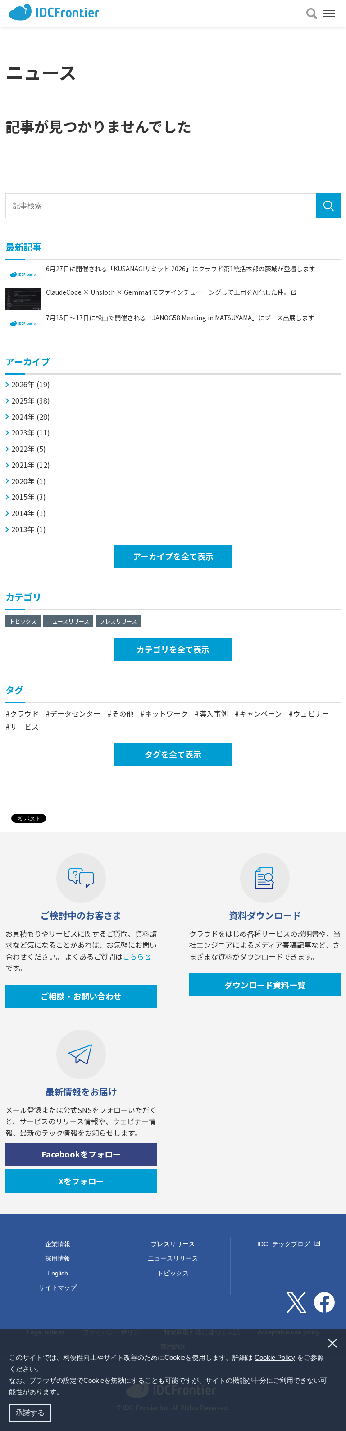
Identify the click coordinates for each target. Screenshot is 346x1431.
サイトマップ (58, 1287)
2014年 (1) (28, 513)
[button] (66, 1392)
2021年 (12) (30, 465)
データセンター (75, 713)
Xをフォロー (81, 1181)
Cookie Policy (275, 1357)
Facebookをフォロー (81, 1154)
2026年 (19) (30, 384)
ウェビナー (311, 713)
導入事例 (213, 713)
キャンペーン (260, 713)
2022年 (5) (28, 448)
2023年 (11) (30, 432)
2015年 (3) (28, 497)
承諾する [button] (30, 1413)
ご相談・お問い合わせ (81, 996)
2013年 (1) (28, 529)
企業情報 (57, 1243)
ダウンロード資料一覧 (264, 985)
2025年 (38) (30, 400)
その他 (122, 713)
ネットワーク (166, 713)
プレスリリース (118, 621)
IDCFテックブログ (284, 1243)
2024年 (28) (30, 417)
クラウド (24, 713)
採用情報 (57, 1258)
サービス (24, 726)
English (57, 1273)
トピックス (22, 621)
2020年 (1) (28, 481)
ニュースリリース (68, 621)
